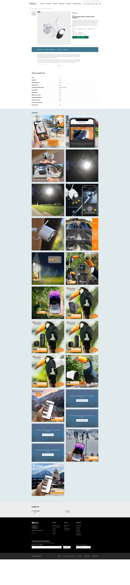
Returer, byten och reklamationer (69, 556)
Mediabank (78, 532)
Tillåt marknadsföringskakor (48, 434)
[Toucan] (75, 13)
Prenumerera (66, 547)
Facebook (54, 530)
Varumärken (48, 3)
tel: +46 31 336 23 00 (56, 527)
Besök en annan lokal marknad (81, 545)
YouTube (53, 532)
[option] (34, 13)
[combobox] (91, 4)
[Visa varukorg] (100, 3)
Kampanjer (55, 3)
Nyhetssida (93, 1)
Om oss (84, 1)
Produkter (42, 3)
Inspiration (69, 3)
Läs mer (73, 26)
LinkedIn (53, 533)
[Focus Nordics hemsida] (32, 4)
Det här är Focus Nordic (67, 526)
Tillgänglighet (66, 529)
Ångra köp (80, 556)
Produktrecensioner (77, 3)
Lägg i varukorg (81, 37)
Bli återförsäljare (67, 528)
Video (32, 8)
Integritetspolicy (95, 556)
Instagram (54, 528)
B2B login (98, 1)
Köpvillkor (59, 556)
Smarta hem (36, 8)
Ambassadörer (62, 3)
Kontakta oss (88, 1)
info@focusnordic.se (56, 525)
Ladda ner (35, 512)
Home (30, 8)
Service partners (87, 556)
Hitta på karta (34, 533)
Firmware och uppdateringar (78, 534)
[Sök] (97, 4)
